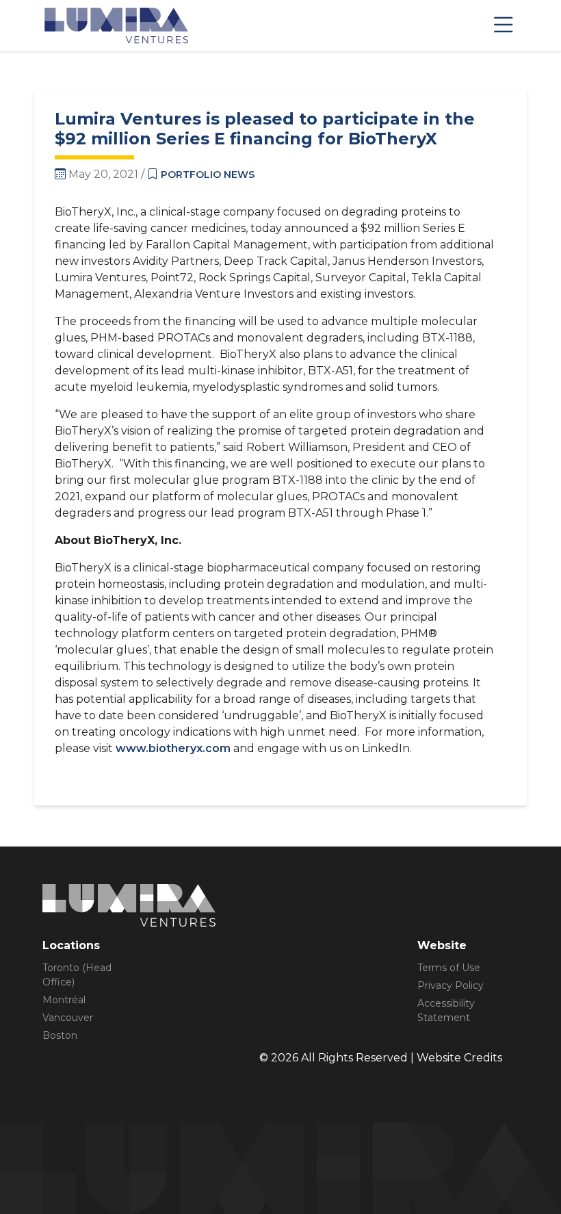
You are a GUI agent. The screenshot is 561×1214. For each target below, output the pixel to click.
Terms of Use (448, 967)
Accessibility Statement (446, 1010)
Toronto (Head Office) (77, 974)
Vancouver (67, 1017)
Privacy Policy (450, 985)
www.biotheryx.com (173, 748)
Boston (59, 1035)
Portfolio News (208, 174)
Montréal (64, 1000)
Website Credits (459, 1057)
